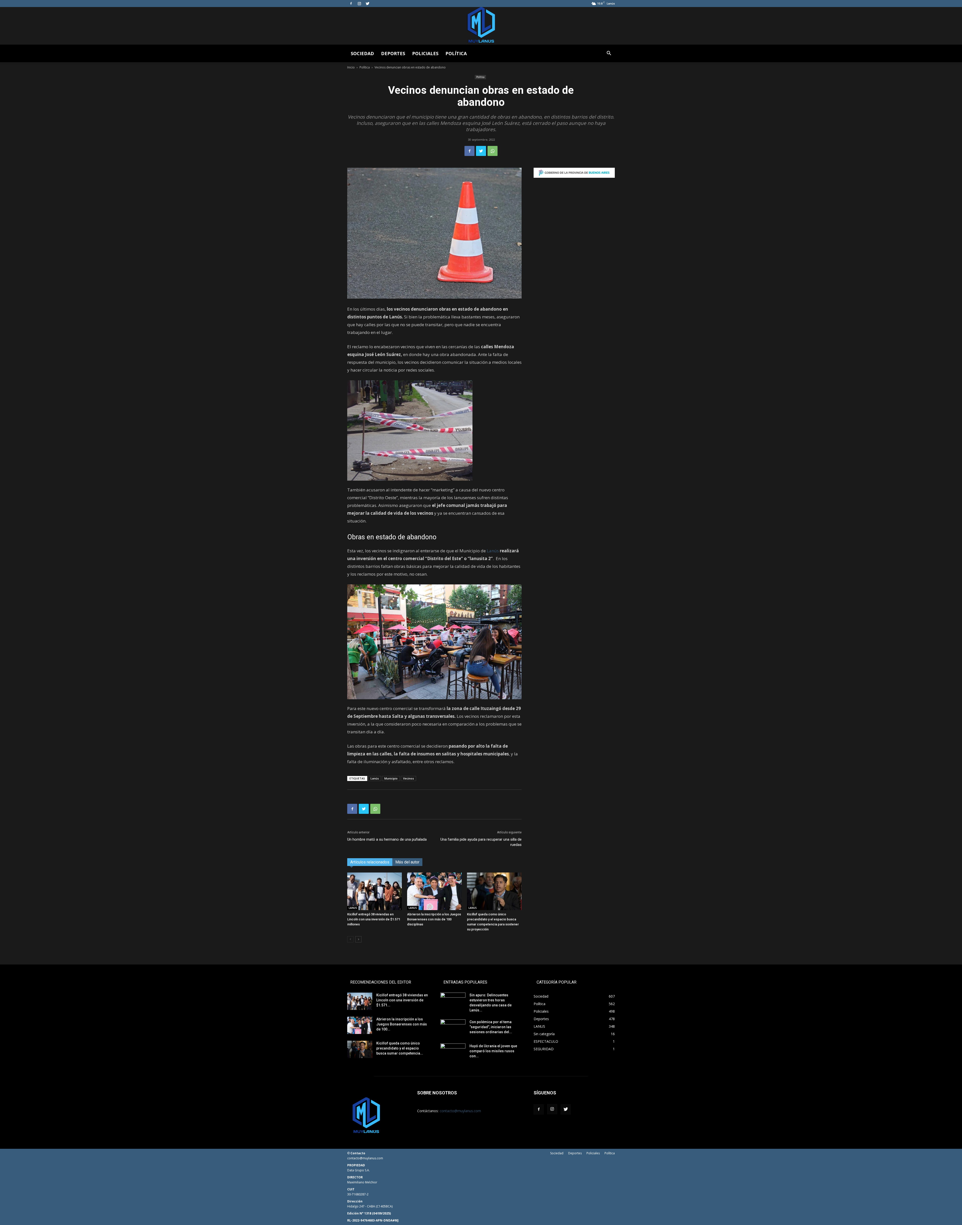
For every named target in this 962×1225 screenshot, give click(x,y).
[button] (609, 53)
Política (456, 53)
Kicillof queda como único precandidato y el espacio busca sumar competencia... (399, 1048)
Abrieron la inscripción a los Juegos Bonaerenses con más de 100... (401, 1024)
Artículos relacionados (369, 862)
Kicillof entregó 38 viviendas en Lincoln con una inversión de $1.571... (402, 1000)
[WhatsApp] (493, 151)
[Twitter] (367, 3)
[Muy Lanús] (481, 26)
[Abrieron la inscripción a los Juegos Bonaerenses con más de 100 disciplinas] (434, 891)
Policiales (425, 53)
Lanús (493, 551)
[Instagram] (359, 3)
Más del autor (407, 862)
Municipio (391, 778)
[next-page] (358, 939)
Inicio (351, 67)
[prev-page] (350, 939)
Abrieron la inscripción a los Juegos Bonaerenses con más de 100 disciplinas (434, 919)
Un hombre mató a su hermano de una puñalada (387, 839)
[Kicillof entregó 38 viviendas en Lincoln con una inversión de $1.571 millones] (374, 891)
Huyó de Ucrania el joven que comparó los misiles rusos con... (493, 1051)
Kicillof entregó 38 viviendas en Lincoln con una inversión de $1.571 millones (373, 919)
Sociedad (362, 53)
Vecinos (408, 778)
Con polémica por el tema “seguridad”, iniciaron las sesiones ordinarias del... (490, 1027)
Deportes (393, 53)
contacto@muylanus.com (460, 1110)
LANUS (353, 908)
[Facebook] (351, 3)
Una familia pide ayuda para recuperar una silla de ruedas (481, 842)
